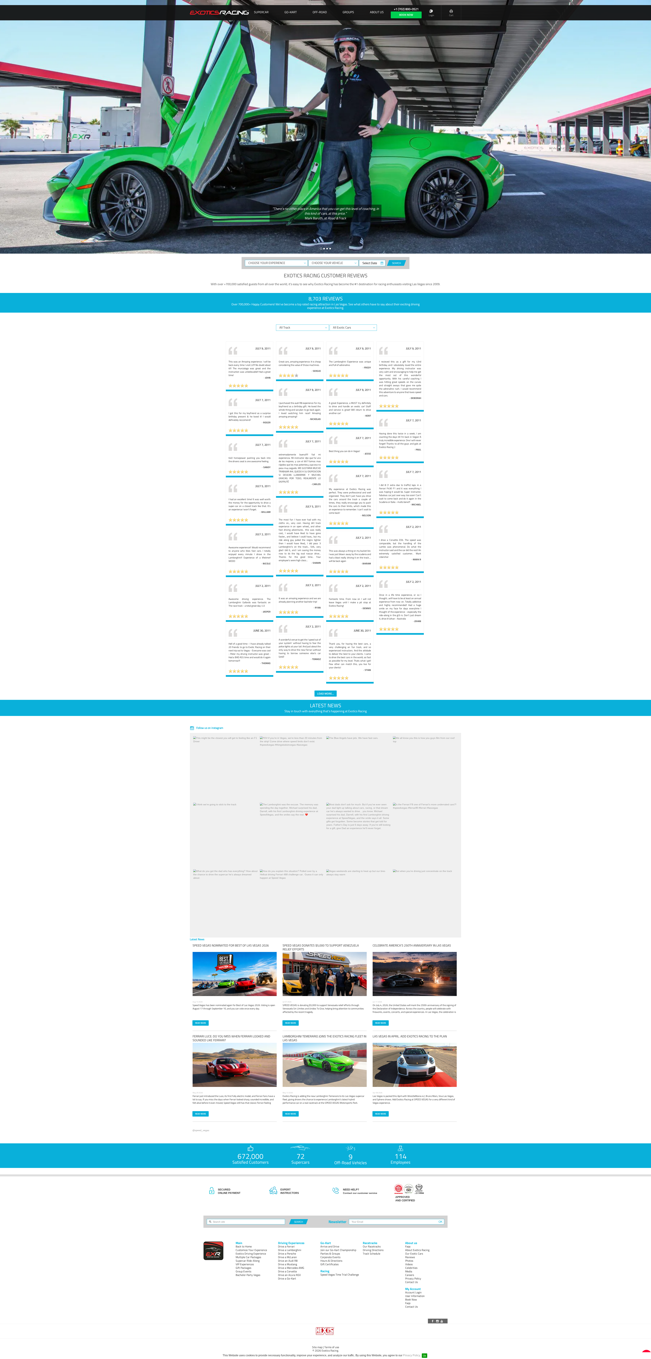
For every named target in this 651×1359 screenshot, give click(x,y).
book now (406, 15)
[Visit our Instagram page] (437, 1321)
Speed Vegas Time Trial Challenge (339, 1275)
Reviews (410, 1257)
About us (377, 12)
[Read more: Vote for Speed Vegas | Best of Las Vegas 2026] (235, 974)
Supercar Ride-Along (248, 1261)
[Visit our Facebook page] (433, 1321)
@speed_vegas (200, 1130)
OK (440, 1222)
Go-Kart (290, 12)
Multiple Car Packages (248, 1257)
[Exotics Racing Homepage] (219, 13)
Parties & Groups (330, 1254)
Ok (424, 1355)
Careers (409, 1275)
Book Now (411, 1299)
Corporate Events (330, 1257)
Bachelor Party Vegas (248, 1275)
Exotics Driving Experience (251, 1254)
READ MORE (200, 1023)
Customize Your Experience (251, 1250)
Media (408, 1271)
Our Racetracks (372, 1246)
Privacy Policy (411, 1355)
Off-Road (320, 12)
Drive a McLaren (287, 1257)
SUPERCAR (261, 12)
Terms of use (331, 1347)
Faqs (407, 1246)
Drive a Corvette (287, 1271)
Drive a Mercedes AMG (291, 1268)
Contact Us (411, 1282)
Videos (409, 1264)
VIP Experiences (245, 1264)
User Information (415, 1296)
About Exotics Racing (417, 1250)
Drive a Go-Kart (287, 1278)
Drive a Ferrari (286, 1246)
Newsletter (337, 1221)
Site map (317, 1347)
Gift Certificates (329, 1264)
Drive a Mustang (287, 1264)
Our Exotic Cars (414, 1254)
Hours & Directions (331, 1261)
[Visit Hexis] (325, 1331)
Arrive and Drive (329, 1246)
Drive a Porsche (287, 1254)
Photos (409, 1261)
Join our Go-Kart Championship (338, 1250)
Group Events (243, 1271)
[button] (9, 131)
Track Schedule (371, 1254)
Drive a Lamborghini (289, 1250)
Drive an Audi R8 (288, 1261)
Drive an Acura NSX (289, 1275)
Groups (348, 12)
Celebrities (411, 1268)
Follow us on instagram (209, 728)
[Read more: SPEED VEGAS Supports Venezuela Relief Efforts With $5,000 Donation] (325, 974)
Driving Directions (373, 1250)
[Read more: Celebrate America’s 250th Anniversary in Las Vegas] (415, 974)
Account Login (413, 1292)
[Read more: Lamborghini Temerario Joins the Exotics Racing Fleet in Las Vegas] (325, 1065)
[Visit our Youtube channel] (442, 1321)
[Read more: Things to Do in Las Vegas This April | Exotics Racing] (415, 1065)
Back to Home (244, 1246)
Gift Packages (243, 1268)
